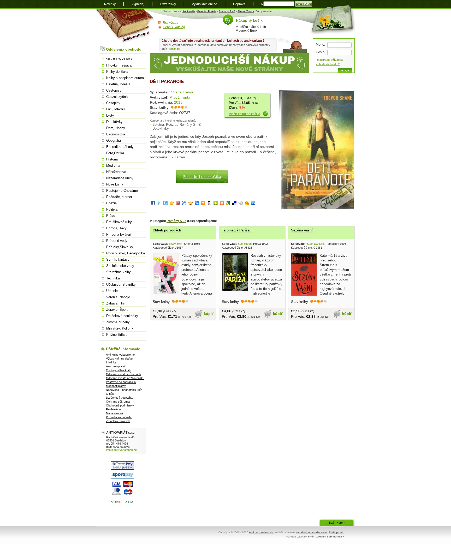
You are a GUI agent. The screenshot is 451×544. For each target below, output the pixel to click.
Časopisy (113, 103)
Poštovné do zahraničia (121, 382)
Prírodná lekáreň (118, 234)
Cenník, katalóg (174, 27)
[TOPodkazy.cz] (184, 204)
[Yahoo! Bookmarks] (247, 204)
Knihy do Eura (117, 72)
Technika (113, 278)
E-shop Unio (336, 532)
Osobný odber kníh (118, 370)
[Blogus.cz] (222, 204)
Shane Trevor (246, 11)
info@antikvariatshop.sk (121, 449)
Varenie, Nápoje (118, 297)
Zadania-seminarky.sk (330, 536)
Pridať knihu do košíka (202, 176)
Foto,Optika (115, 153)
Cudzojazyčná (117, 97)
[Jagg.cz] (172, 204)
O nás (110, 393)
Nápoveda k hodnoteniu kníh (124, 389)
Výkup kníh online (204, 4)
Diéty (110, 115)
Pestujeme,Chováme (122, 191)
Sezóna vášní (302, 230)
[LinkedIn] (253, 204)
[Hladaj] (303, 4)
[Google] (228, 204)
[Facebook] (153, 204)
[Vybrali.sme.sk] (197, 204)
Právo (110, 216)
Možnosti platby (116, 385)
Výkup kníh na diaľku (119, 358)
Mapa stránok (114, 413)
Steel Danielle (315, 243)
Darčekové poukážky (122, 316)
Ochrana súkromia (118, 401)
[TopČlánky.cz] (215, 204)
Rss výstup (170, 23)
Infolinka (111, 362)
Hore (339, 522)
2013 (178, 102)
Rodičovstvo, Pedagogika (125, 253)
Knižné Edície (116, 335)
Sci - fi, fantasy (117, 259)
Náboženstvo (116, 172)
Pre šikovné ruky (119, 222)
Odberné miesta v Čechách (123, 374)
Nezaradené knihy (119, 178)
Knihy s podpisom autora (125, 78)
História (112, 159)
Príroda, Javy (116, 228)
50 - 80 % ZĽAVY (119, 59)
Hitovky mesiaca (119, 65)
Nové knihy (114, 184)
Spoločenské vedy (120, 266)
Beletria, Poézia (206, 11)
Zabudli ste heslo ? (328, 64)
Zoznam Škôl (305, 536)
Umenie (112, 291)
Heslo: (320, 52)
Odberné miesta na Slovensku (125, 378)
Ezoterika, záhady (120, 147)
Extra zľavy (168, 4)
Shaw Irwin (175, 243)
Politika (111, 209)
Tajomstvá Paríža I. (237, 230)
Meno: (320, 44)
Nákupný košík (249, 20)
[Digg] (241, 204)
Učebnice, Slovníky (121, 284)
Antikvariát (188, 11)
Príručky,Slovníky (119, 247)
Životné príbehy (118, 322)
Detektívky (160, 128)
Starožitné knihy (118, 272)
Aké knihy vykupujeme (120, 354)
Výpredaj (138, 4)
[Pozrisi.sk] (209, 204)
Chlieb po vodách (167, 230)
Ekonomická (115, 134)
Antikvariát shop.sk (125, 26)
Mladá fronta (179, 97)
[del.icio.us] (234, 204)
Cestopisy (113, 90)
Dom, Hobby (115, 128)
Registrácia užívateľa (329, 59)
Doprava (239, 4)
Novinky (110, 4)
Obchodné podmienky (120, 405)
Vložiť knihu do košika (244, 114)
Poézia (111, 203)
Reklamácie (113, 409)
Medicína (113, 166)
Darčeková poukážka (119, 397)
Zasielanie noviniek (118, 421)
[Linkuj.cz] (165, 204)
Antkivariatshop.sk (261, 532)
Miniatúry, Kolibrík (119, 328)
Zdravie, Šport (117, 310)
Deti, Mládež (115, 109)
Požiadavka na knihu (119, 417)
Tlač (331, 522)
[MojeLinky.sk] (190, 204)
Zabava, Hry (115, 303)
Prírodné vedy (116, 241)
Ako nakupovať (115, 366)
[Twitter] (159, 204)
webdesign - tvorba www (311, 532)
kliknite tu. (174, 48)
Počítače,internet (119, 197)
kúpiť (208, 314)
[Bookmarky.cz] (178, 204)
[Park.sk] (203, 204)
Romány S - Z (227, 11)
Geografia (113, 140)
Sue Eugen (245, 243)
